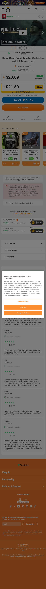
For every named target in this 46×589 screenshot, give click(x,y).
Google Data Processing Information (18, 295)
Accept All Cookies (23, 313)
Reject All (23, 307)
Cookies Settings (23, 301)
